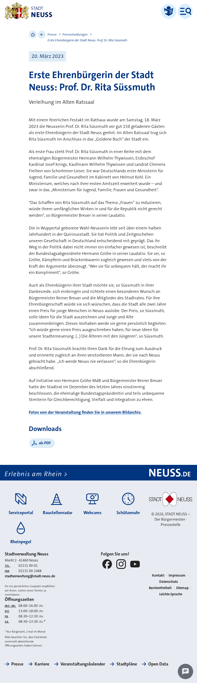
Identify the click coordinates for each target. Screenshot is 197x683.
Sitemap (182, 588)
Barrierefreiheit (160, 588)
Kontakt (158, 575)
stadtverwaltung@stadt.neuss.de (30, 576)
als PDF (45, 442)
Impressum (177, 575)
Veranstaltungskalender (83, 664)
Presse (52, 34)
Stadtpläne (127, 664)
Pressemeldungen (75, 34)
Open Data (158, 664)
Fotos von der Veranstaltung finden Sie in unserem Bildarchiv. (85, 412)
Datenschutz (168, 581)
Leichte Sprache (170, 594)
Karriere (42, 664)
